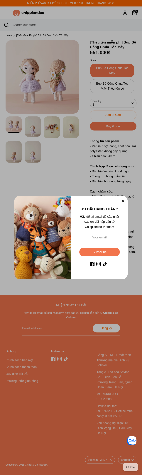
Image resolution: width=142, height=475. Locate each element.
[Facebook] (92, 264)
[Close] (123, 201)
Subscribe (99, 252)
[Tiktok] (105, 264)
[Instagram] (98, 264)
